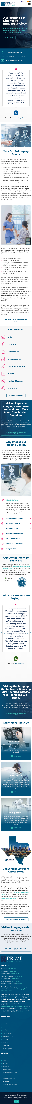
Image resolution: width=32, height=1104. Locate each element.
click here (20, 1011)
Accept (16, 1101)
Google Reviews (22, 118)
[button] (16, 500)
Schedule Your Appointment (14, 60)
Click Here (19, 983)
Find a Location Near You (14, 52)
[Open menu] (29, 4)
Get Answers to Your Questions (15, 56)
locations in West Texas (8, 898)
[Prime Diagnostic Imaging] (8, 4)
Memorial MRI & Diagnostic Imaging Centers (13, 1006)
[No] (30, 1098)
